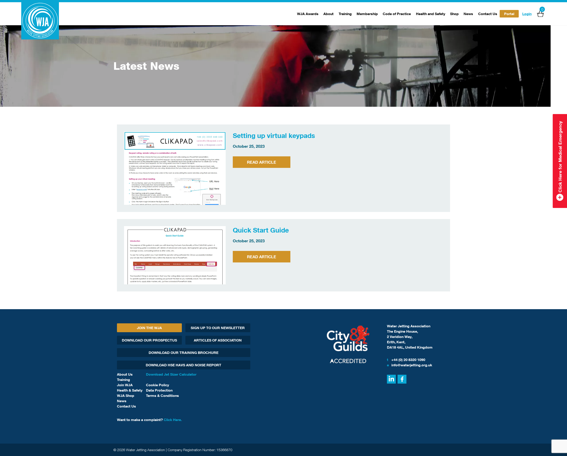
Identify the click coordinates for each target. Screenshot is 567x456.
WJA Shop (125, 395)
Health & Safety (129, 390)
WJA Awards (307, 14)
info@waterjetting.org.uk (409, 365)
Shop (454, 14)
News (468, 14)
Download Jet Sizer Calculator (171, 374)
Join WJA (125, 385)
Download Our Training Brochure (183, 352)
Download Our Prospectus (149, 340)
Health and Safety (430, 14)
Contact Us (487, 14)
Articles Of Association (218, 340)
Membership (367, 14)
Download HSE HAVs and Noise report (183, 365)
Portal (509, 14)
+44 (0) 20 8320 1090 (406, 359)
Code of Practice (397, 14)
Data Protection (159, 390)
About (328, 14)
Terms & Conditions (162, 395)
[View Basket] (540, 13)
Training (345, 14)
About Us (125, 374)
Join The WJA (149, 328)
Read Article (261, 162)
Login (527, 14)
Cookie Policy (157, 385)
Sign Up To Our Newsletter (218, 328)
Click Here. (173, 419)
